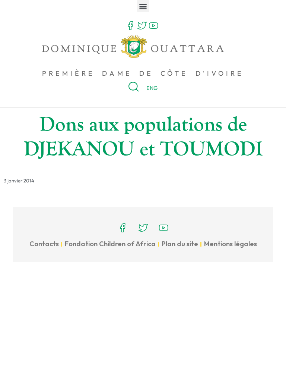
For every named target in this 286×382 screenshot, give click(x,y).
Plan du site (180, 243)
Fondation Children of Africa (110, 243)
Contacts (44, 243)
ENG (152, 87)
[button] (143, 6)
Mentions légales (230, 243)
